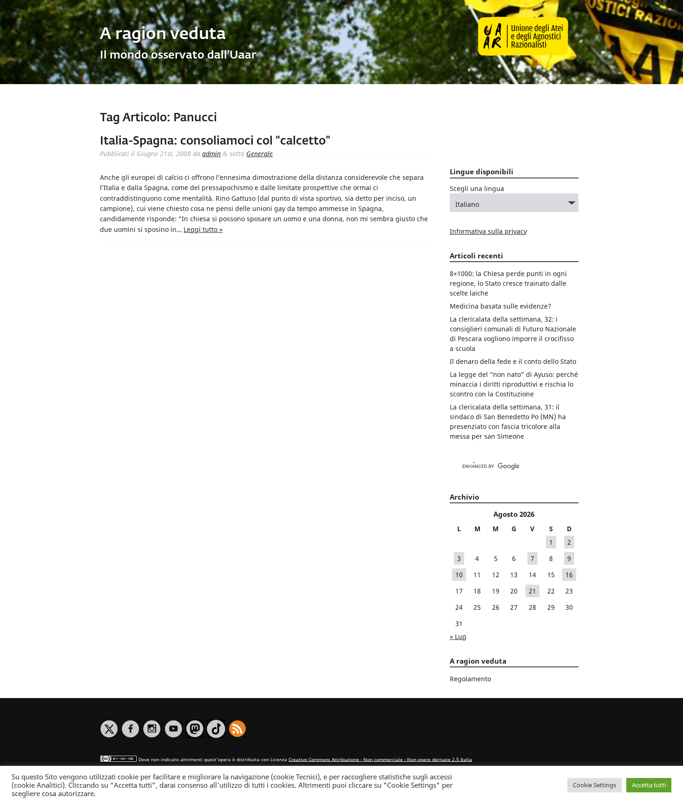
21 (532, 591)
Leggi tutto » (203, 229)
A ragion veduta (163, 34)
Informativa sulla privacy (488, 231)
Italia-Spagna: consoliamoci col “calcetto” (215, 141)
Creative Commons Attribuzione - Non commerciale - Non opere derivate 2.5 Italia (380, 759)
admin (211, 153)
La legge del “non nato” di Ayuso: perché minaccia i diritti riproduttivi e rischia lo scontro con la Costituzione (514, 384)
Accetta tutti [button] (649, 785)
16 (569, 574)
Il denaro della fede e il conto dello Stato (513, 361)
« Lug (458, 636)
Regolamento (470, 678)
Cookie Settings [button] (594, 785)
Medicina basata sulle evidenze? (500, 306)
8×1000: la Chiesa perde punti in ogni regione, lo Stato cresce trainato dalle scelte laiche (508, 283)
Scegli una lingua (477, 188)
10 (459, 574)
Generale (259, 153)
